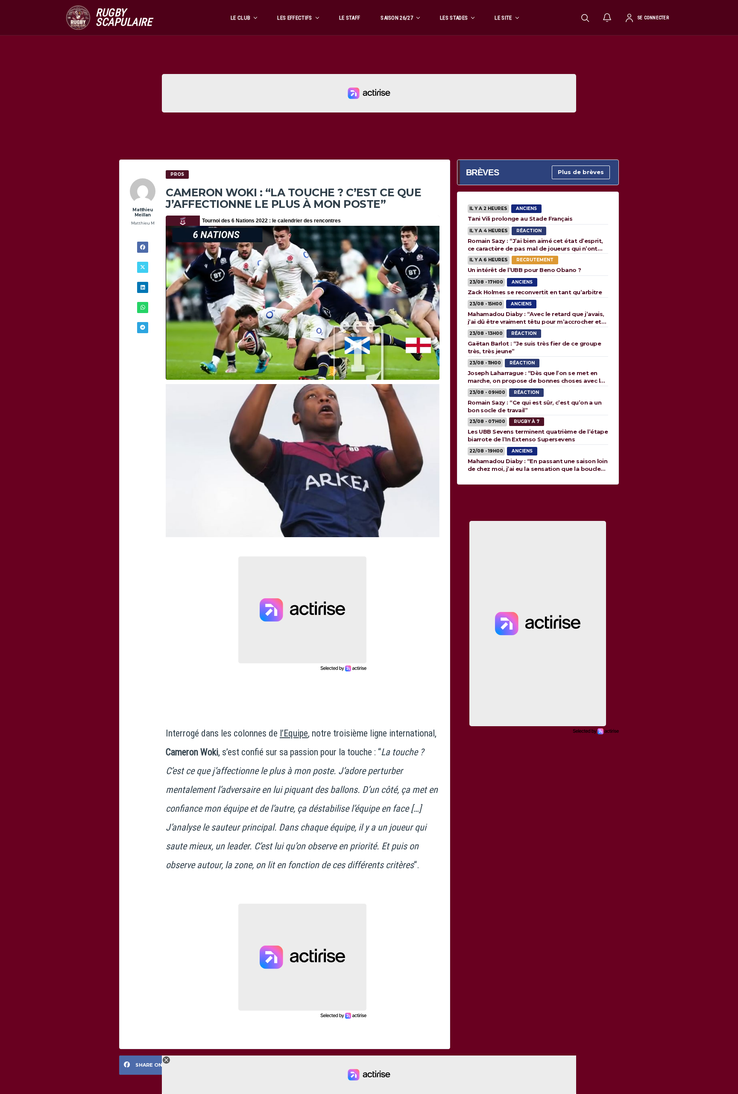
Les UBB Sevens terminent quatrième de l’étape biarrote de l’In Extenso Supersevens (538, 435)
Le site (503, 18)
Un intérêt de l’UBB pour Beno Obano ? (524, 269)
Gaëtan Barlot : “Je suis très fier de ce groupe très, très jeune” (534, 347)
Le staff (349, 18)
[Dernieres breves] (607, 17)
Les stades (454, 18)
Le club (240, 18)
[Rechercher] (585, 17)
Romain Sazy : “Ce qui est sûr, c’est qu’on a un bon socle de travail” (535, 406)
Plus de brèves (581, 172)
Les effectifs (294, 18)
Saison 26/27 (397, 18)
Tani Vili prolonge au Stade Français (520, 218)
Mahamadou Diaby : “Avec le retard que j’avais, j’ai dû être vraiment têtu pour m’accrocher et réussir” (536, 317)
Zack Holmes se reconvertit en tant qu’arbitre (535, 292)
